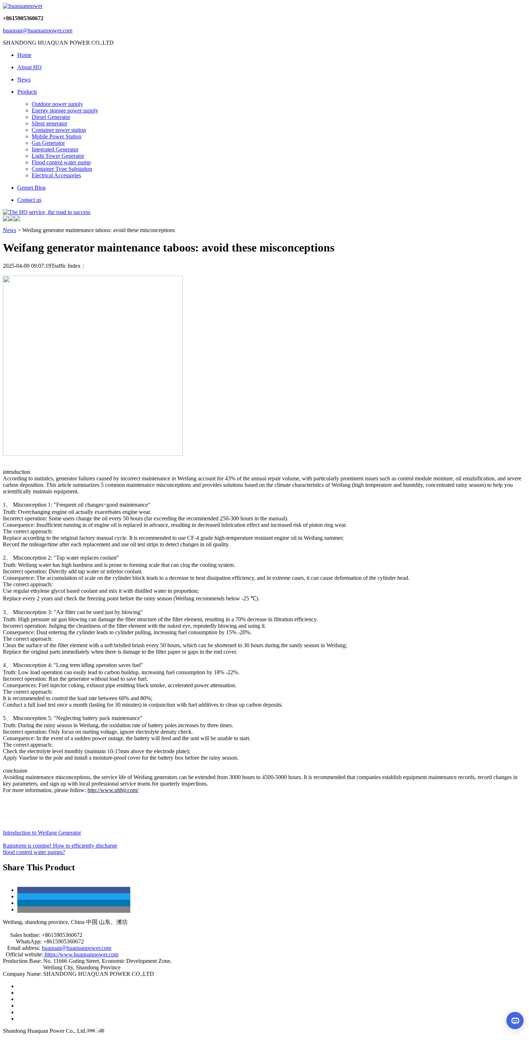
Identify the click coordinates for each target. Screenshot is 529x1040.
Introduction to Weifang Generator (42, 833)
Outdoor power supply (57, 104)
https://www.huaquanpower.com (80, 954)
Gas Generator (48, 143)
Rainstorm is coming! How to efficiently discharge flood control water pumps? (60, 849)
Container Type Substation (62, 169)
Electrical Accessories (56, 175)
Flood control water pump (61, 162)
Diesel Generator (51, 117)
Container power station (59, 130)
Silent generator (49, 123)
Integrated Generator (55, 149)
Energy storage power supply (65, 110)
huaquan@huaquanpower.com (37, 30)
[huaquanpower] (22, 6)
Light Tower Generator (58, 156)
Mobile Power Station (56, 136)
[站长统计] (95, 1031)
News (9, 230)
